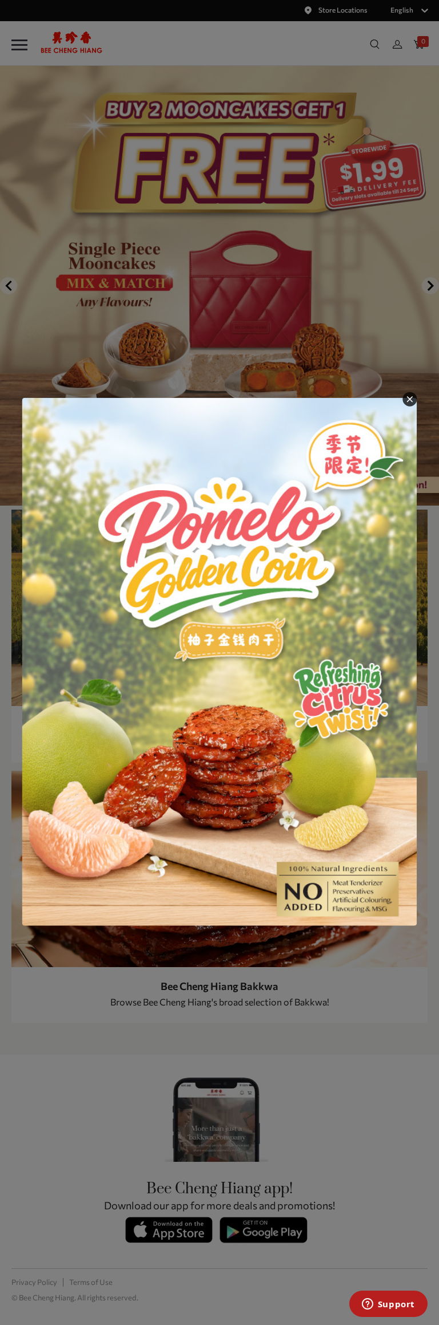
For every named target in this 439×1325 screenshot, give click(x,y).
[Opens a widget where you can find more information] (388, 1305)
